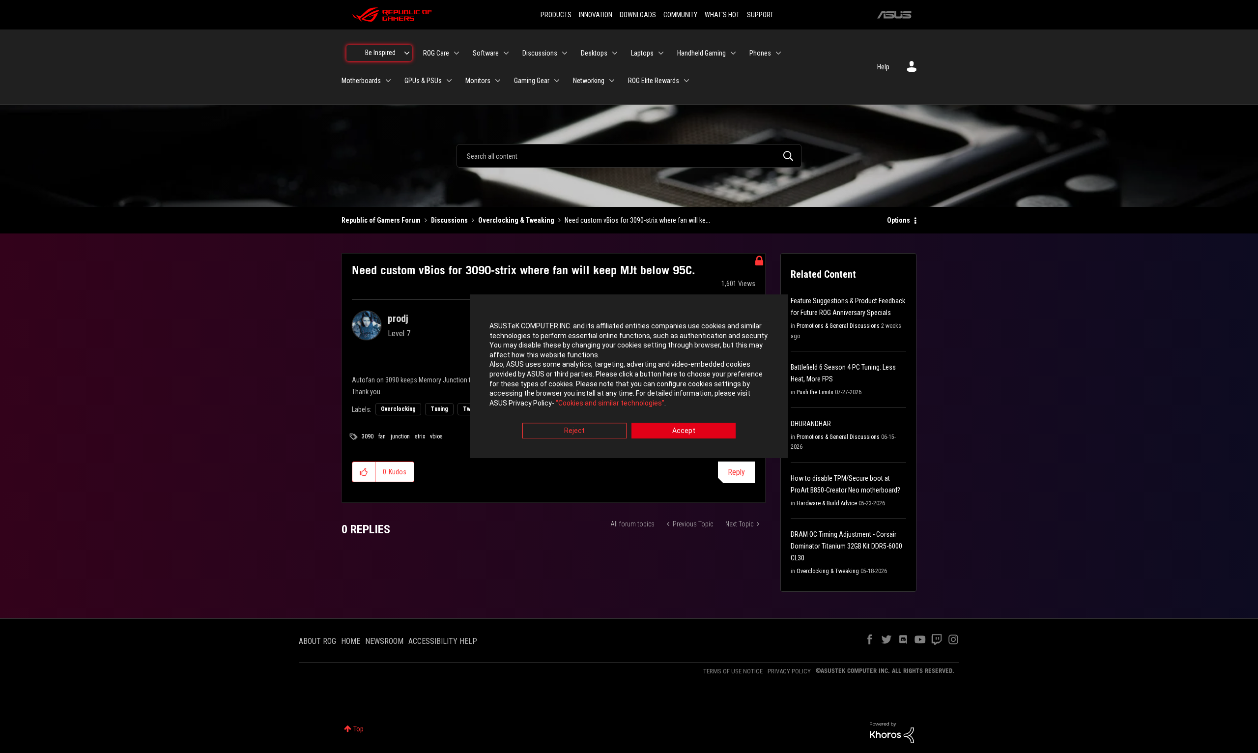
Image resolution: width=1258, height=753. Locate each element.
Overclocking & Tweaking (516, 220)
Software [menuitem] (486, 53)
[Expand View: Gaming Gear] (557, 80)
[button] (363, 472)
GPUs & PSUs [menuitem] (423, 81)
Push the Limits (815, 392)
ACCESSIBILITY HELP (442, 641)
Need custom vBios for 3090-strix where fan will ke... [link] (637, 220)
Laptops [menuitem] (642, 53)
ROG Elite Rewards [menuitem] (653, 81)
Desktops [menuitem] (594, 53)
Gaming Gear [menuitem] (531, 81)
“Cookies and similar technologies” (610, 403)
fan (382, 436)
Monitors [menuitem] (477, 81)
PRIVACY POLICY (789, 671)
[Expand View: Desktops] (615, 53)
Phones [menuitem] (760, 53)
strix (420, 436)
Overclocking (398, 408)
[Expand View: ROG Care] (456, 53)
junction (400, 436)
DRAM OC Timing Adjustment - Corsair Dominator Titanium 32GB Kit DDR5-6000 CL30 (846, 546)
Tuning (439, 408)
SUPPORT (760, 15)
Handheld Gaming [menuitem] (701, 53)
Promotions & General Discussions (838, 325)
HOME (350, 641)
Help (883, 67)
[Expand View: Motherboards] (388, 80)
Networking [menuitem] (588, 81)
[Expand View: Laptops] (661, 53)
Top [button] (358, 729)
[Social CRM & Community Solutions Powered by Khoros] (892, 732)
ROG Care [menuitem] (436, 53)
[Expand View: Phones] (778, 53)
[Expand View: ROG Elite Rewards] (686, 80)
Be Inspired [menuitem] (380, 53)
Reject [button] (574, 431)
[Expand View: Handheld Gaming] (733, 53)
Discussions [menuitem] (539, 53)
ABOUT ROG (317, 641)
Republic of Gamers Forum (381, 220)
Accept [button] (683, 431)
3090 (367, 436)
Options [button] (898, 220)
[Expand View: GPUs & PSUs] (449, 80)
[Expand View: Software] (506, 53)
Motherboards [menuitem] (361, 81)
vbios (436, 436)
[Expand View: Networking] (612, 80)
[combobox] (629, 156)
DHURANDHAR (811, 424)
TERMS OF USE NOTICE (733, 671)
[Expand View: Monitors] (498, 80)
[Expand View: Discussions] (565, 53)
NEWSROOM (384, 641)
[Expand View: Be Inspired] (407, 53)
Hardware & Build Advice (827, 503)
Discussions (449, 220)
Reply (736, 472)
